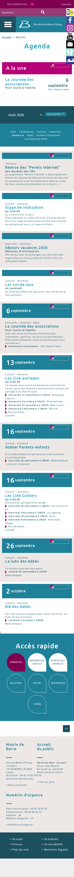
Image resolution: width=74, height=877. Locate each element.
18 (19, 815)
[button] (66, 728)
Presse (16, 844)
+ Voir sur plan (46, 781)
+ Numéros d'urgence (19, 824)
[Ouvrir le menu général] (8, 24)
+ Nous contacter (16, 784)
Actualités (50, 839)
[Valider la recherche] (43, 12)
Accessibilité (52, 844)
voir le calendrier (54, 114)
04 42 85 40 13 (33, 811)
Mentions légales (55, 849)
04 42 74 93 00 (28, 775)
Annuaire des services (19, 778)
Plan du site (19, 849)
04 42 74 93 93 (38, 808)
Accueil (7, 37)
